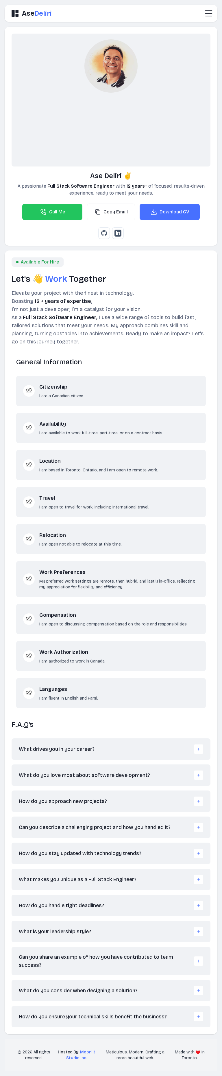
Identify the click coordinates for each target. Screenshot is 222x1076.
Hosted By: (76, 1055)
